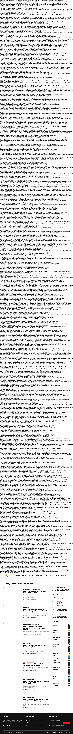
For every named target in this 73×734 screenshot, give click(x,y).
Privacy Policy (55, 732)
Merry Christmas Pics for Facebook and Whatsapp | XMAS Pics (36, 682)
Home (4, 580)
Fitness (61, 651)
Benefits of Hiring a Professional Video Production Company (62, 597)
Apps (61, 626)
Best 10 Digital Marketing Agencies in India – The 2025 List (63, 590)
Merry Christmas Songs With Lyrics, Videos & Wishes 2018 (34, 592)
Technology (61, 679)
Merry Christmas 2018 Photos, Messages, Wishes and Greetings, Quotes (34, 628)
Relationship (61, 669)
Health (61, 655)
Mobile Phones (40, 725)
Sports (61, 674)
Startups (61, 676)
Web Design (61, 685)
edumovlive (27, 599)
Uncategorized (61, 683)
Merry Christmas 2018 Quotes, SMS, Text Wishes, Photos (34, 646)
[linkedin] (7, 725)
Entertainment (61, 644)
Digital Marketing (61, 637)
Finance (61, 649)
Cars (61, 632)
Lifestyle (61, 660)
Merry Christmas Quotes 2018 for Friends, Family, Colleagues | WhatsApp (36, 610)
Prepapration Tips (61, 667)
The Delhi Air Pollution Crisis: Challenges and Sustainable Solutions (62, 610)
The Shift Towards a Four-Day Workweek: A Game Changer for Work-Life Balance (63, 604)
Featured (61, 648)
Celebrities (61, 633)
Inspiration (61, 656)
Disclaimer (61, 732)
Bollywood (61, 628)
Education (61, 639)
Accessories (61, 625)
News (61, 665)
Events (61, 646)
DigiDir (23, 732)
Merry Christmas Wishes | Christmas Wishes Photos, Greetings (35, 664)
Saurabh (26, 689)
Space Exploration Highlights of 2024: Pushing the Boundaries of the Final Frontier (63, 618)
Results (61, 671)
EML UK (61, 642)
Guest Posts (61, 653)
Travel (61, 681)
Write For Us (67, 732)
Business (61, 630)
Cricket (61, 635)
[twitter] (9, 725)
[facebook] (3, 725)
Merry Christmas (61, 662)
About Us (49, 732)
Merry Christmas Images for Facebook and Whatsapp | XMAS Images (35, 700)
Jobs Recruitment (61, 658)
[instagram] (5, 725)
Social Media (61, 672)
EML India (61, 641)
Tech (61, 678)
